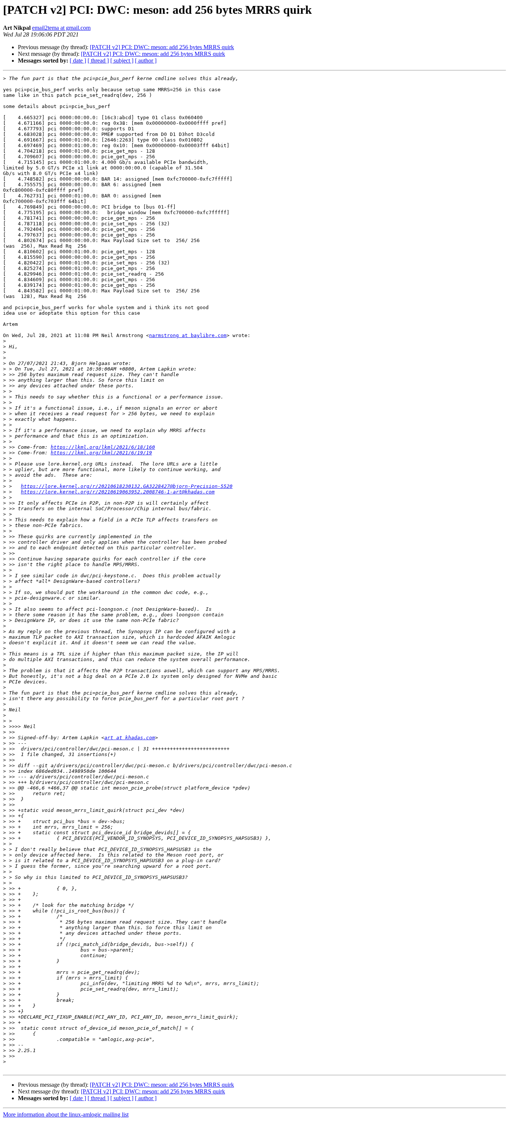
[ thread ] (98, 60)
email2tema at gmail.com (61, 28)
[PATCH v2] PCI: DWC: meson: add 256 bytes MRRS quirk (162, 47)
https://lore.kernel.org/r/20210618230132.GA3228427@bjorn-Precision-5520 (127, 486)
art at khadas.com (129, 737)
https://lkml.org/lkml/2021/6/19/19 (101, 452)
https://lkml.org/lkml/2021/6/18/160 (103, 447)
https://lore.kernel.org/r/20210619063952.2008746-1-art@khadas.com (118, 492)
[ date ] (78, 60)
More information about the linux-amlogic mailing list (66, 1114)
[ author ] (146, 60)
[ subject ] (121, 60)
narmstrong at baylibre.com (188, 335)
